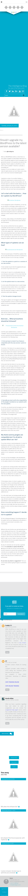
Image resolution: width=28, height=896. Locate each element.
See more (14, 762)
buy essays (22, 643)
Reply (7, 652)
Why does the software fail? (9, 806)
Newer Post (14, 757)
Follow (9, 151)
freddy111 (8, 625)
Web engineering (10, 7)
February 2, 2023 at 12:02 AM (11, 700)
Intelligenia (14, 2)
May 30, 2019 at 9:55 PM (10, 627)
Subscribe (20, 614)
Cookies (4, 892)
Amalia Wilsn (9, 698)
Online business (6, 7)
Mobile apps (14, 7)
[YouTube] (19, 91)
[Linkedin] (12, 91)
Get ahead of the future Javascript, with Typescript (13, 839)
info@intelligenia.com (15, 885)
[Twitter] (9, 91)
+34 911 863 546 (14, 883)
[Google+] (16, 91)
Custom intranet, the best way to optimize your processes (11, 872)
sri (6, 661)
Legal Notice (4, 889)
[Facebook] (6, 91)
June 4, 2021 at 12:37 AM (10, 662)
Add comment (5, 733)
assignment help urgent (11, 710)
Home (14, 767)
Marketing (18, 7)
